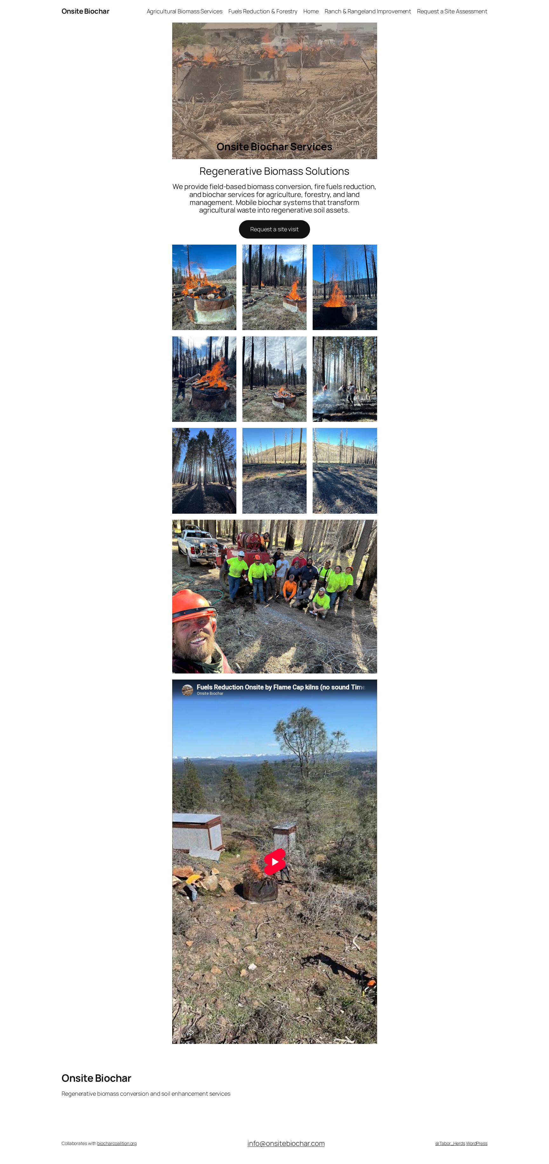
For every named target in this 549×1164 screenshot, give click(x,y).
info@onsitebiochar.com (286, 1143)
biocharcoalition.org (117, 1143)
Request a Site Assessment (452, 11)
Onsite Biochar (85, 11)
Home (311, 11)
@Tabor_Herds (450, 1143)
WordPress (476, 1143)
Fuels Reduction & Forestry (262, 11)
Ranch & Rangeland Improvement (368, 11)
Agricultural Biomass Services (184, 11)
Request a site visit (274, 229)
